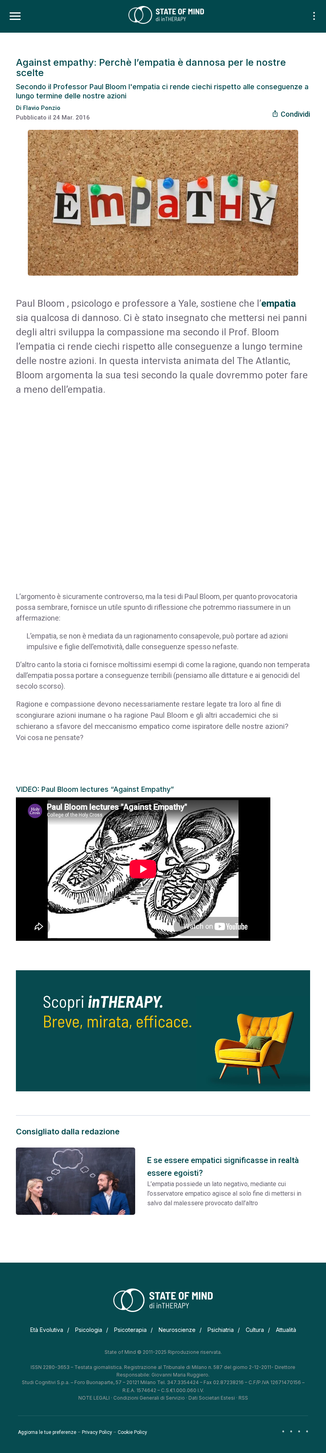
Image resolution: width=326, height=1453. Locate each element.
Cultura (255, 1329)
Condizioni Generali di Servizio (149, 1398)
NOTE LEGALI (94, 1398)
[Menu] (15, 16)
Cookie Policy (132, 1432)
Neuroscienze (177, 1329)
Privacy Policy (97, 1432)
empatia (278, 303)
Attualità (286, 1329)
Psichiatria (221, 1329)
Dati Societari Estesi (211, 1398)
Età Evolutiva (46, 1329)
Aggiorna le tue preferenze (47, 1432)
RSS (243, 1398)
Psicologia (88, 1329)
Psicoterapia (130, 1329)
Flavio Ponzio (41, 108)
